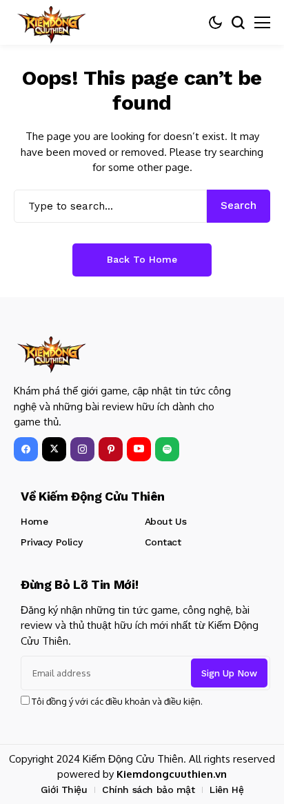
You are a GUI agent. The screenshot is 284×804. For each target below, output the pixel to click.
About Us (166, 521)
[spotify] (167, 449)
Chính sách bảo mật (148, 789)
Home (34, 521)
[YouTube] (139, 449)
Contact (163, 541)
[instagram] (82, 449)
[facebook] (26, 449)
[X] (54, 449)
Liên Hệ (226, 789)
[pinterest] (111, 449)
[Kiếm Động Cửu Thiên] (52, 22)
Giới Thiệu (64, 789)
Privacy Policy (51, 541)
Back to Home (142, 259)
